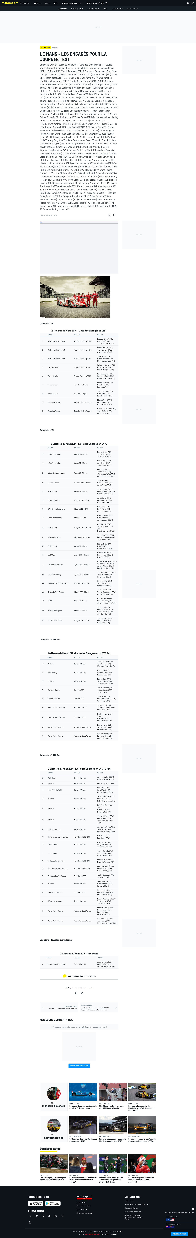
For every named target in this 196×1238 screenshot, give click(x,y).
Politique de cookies (95, 1231)
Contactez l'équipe (131, 1208)
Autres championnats (71, 3)
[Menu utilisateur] (193, 3)
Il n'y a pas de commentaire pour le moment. (79, 1027)
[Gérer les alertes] (82, 993)
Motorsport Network (92, 1234)
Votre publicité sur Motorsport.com (137, 1204)
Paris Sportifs (132, 9)
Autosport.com (82, 1209)
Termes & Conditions (79, 1231)
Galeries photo (117, 9)
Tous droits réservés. (109, 1234)
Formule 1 (24, 3)
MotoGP (37, 3)
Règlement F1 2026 (77, 9)
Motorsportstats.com (84, 1213)
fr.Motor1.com (81, 1202)
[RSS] (30, 1222)
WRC (46, 3)
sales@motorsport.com (133, 1212)
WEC (55, 3)
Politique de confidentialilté (113, 1231)
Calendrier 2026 (93, 9)
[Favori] (109, 215)
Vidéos (105, 9)
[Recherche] (188, 3)
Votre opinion (129, 1201)
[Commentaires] (115, 215)
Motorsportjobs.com (84, 1206)
